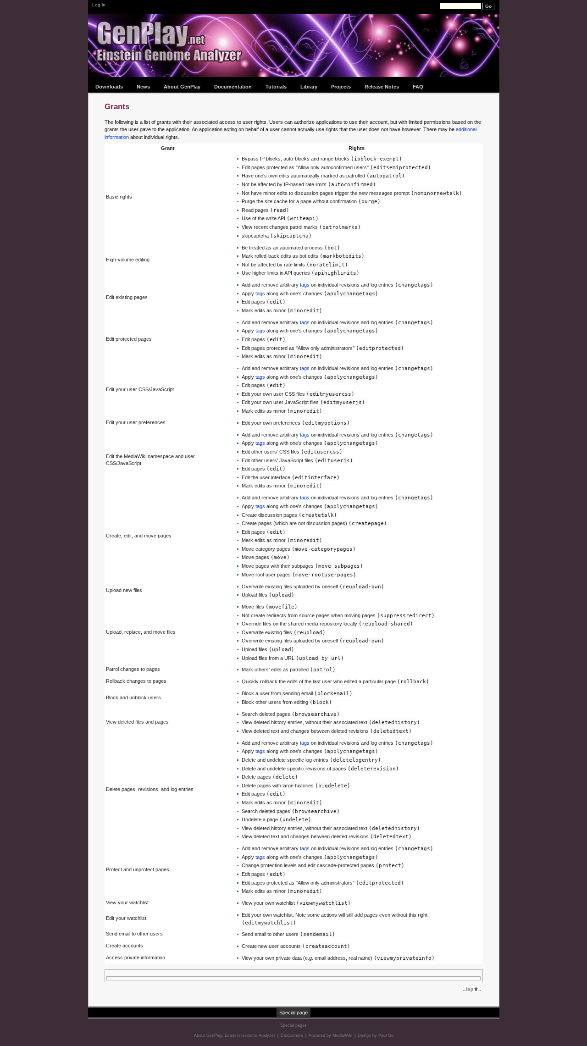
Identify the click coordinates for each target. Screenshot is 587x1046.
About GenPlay (182, 86)
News (143, 86)
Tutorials (276, 86)
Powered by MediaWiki (330, 1035)
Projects (341, 86)
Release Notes (382, 86)
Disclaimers (292, 1035)
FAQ (418, 86)
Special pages (293, 1025)
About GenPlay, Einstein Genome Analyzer (234, 1035)
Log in (98, 4)
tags (305, 285)
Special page (293, 1012)
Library (308, 86)
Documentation (233, 86)
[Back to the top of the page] (472, 988)
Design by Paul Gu (375, 1035)
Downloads (109, 86)
